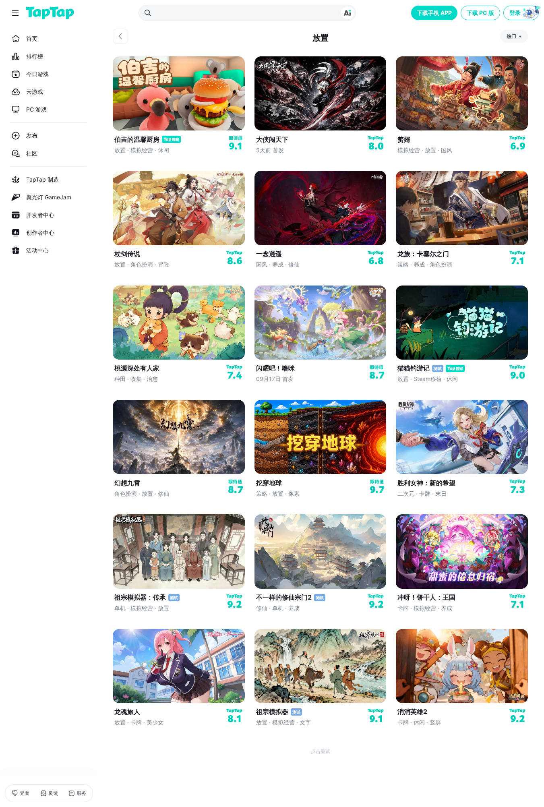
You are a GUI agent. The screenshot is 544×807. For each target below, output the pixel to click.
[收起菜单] (15, 13)
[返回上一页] (120, 36)
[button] (521, 13)
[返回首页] (50, 12)
